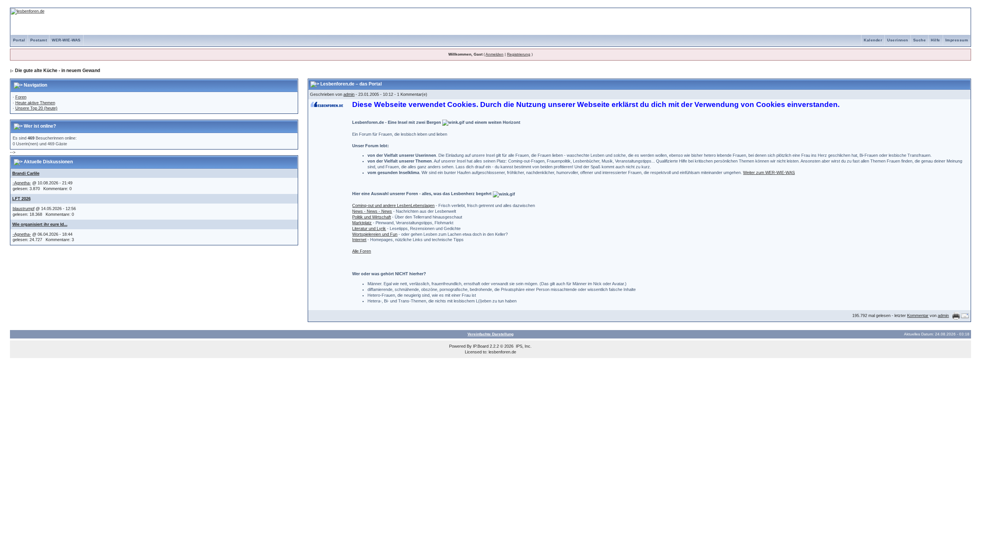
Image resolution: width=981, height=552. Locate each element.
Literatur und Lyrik (369, 228)
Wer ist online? (40, 126)
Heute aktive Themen (35, 102)
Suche (919, 40)
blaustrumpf (23, 208)
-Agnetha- (22, 183)
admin (348, 94)
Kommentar (918, 315)
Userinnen (897, 40)
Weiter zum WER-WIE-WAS (769, 172)
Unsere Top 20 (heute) (36, 108)
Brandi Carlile (25, 173)
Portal (19, 40)
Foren (20, 97)
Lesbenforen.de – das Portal (351, 84)
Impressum (956, 40)
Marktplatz (362, 222)
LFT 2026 (21, 198)
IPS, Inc (523, 346)
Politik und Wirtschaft (371, 217)
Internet (359, 239)
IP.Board (481, 346)
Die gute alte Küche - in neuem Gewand (57, 70)
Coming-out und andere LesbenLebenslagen (393, 205)
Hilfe (935, 40)
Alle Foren (361, 251)
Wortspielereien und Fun (374, 234)
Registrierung (518, 54)
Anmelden (495, 54)
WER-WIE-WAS (66, 40)
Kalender (873, 40)
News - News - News (372, 211)
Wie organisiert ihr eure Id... (39, 224)
